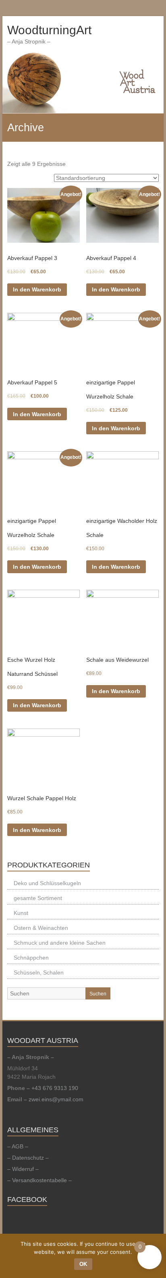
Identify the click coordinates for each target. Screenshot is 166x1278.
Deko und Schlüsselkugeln (47, 883)
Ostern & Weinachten (41, 928)
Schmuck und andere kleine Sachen (60, 942)
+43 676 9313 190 (54, 1088)
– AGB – (17, 1146)
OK (83, 1264)
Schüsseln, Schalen (39, 972)
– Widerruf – (23, 1169)
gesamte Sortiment (38, 898)
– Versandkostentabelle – (39, 1180)
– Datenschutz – (28, 1157)
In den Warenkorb (37, 289)
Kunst (21, 913)
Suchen (97, 994)
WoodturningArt (49, 30)
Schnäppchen (31, 957)
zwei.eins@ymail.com (56, 1099)
